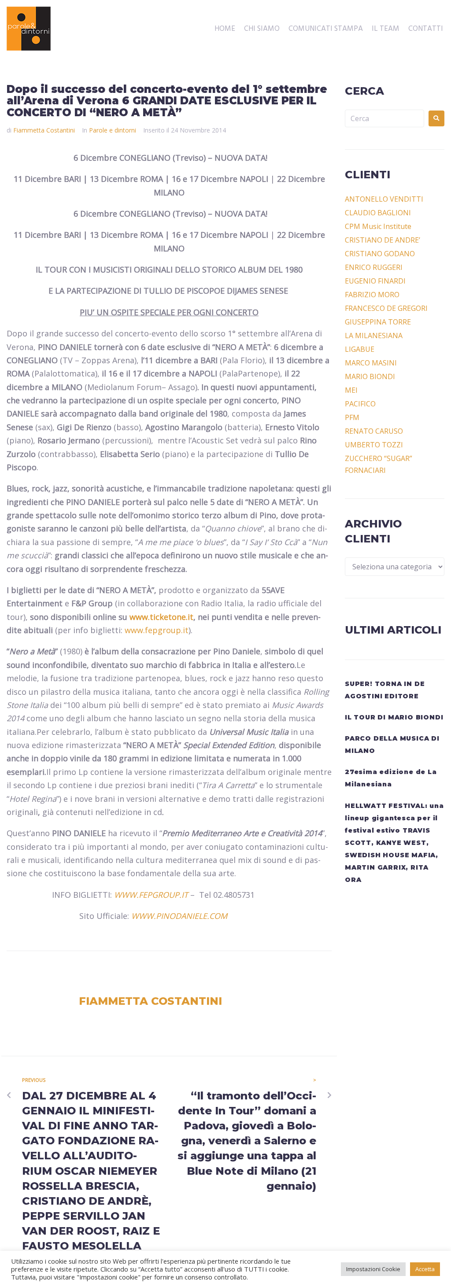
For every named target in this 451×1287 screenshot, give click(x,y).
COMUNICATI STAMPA (325, 29)
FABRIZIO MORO (372, 294)
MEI (351, 390)
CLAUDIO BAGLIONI (378, 213)
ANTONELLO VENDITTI (384, 199)
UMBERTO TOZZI (374, 445)
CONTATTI (425, 29)
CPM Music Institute (378, 226)
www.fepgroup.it (157, 630)
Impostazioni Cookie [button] (373, 1269)
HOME (224, 29)
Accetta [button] (425, 1269)
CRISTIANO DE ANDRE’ (382, 240)
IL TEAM (385, 29)
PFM (352, 417)
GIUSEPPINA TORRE (378, 322)
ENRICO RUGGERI (374, 267)
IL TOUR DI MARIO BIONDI (394, 717)
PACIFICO (360, 404)
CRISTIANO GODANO (380, 253)
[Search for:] (384, 118)
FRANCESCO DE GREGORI (386, 308)
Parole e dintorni (112, 130)
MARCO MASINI (371, 363)
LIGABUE (359, 349)
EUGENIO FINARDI (375, 281)
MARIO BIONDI (370, 376)
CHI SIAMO (262, 29)
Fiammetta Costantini (44, 130)
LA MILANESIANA (374, 335)
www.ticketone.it (161, 617)
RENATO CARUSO (374, 431)
